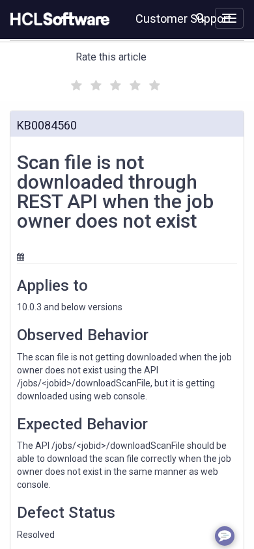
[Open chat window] (224, 536)
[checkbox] (75, 82)
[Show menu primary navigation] (229, 18)
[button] (200, 17)
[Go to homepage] (57, 19)
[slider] (114, 83)
